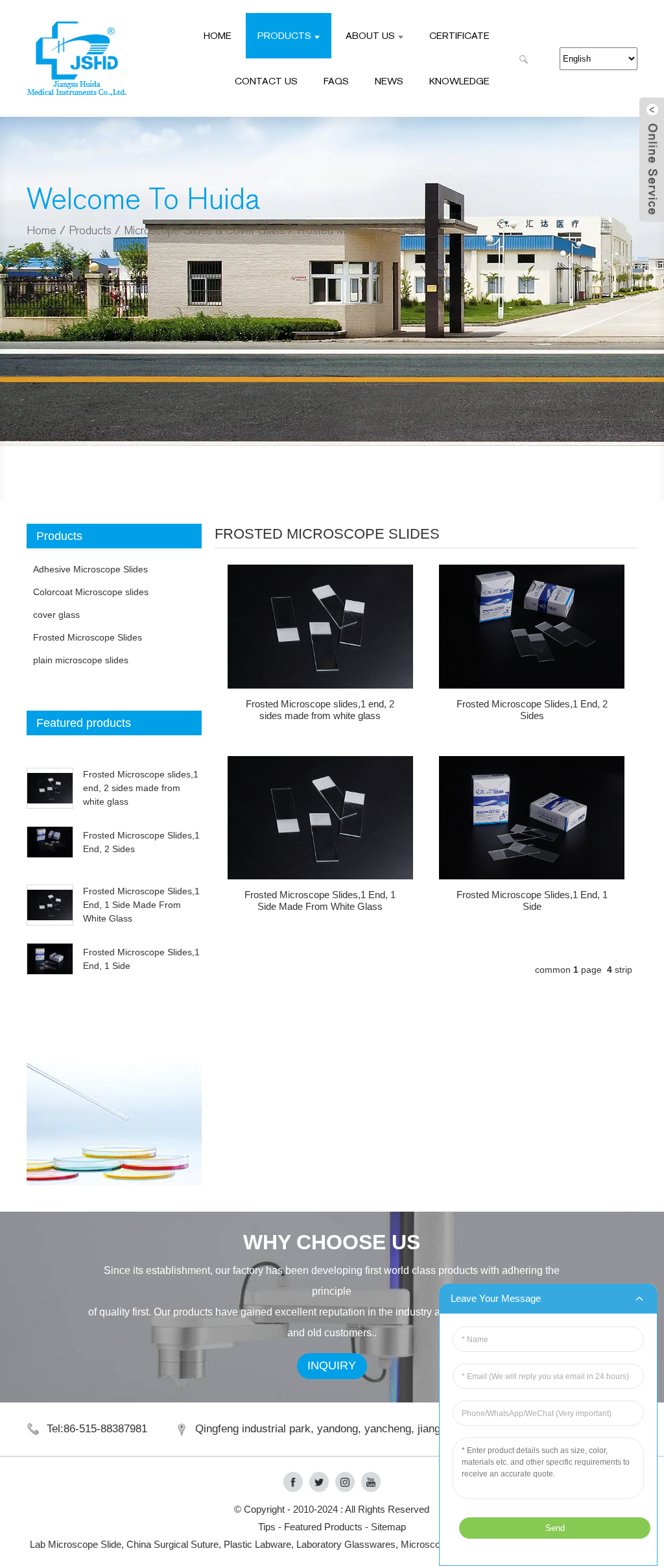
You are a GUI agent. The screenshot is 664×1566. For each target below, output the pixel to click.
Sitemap (388, 1526)
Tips (267, 1526)
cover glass (56, 614)
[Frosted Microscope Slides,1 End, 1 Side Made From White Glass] (320, 818)
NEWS (389, 80)
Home (217, 35)
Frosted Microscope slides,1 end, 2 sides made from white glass (140, 788)
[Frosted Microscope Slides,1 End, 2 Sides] (531, 627)
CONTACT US (266, 80)
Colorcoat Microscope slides (90, 592)
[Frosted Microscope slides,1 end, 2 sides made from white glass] (320, 627)
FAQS (336, 80)
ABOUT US (370, 35)
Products (284, 35)
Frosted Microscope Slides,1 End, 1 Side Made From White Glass (141, 905)
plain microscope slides (80, 660)
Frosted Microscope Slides (361, 231)
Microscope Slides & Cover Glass (204, 231)
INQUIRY (331, 1365)
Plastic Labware (257, 1544)
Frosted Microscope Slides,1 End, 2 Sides (532, 709)
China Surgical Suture (172, 1544)
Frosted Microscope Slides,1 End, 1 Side (532, 900)
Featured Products (323, 1526)
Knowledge (459, 80)
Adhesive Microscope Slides (90, 569)
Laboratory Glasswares (346, 1544)
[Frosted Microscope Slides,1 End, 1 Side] (531, 818)
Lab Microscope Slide (75, 1544)
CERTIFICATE (459, 35)
